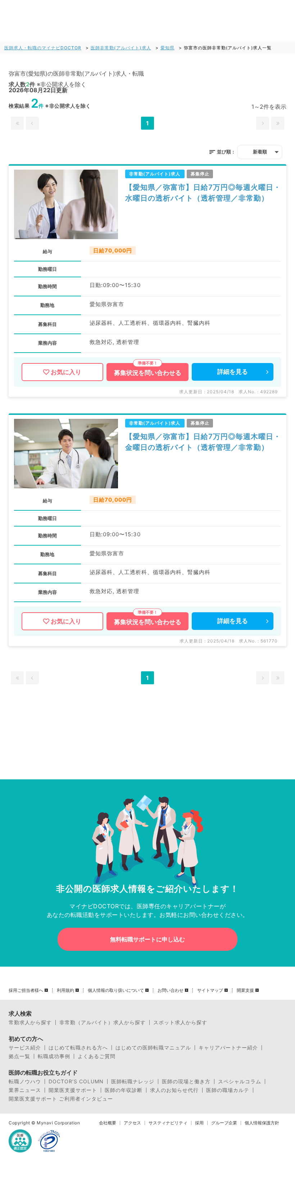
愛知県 (167, 47)
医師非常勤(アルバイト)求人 (121, 47)
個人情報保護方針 (262, 1123)
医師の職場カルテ (227, 1090)
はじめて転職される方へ (78, 1047)
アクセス (132, 1123)
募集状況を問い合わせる (147, 372)
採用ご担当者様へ (26, 990)
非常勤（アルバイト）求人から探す (102, 1022)
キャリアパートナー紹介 (228, 1047)
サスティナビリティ (168, 1123)
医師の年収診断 (123, 1090)
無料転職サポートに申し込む (147, 939)
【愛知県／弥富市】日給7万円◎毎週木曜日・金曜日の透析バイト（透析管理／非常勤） (203, 442)
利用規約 (65, 990)
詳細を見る (232, 371)
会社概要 (107, 1123)
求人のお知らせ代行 (174, 1090)
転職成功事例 (54, 1056)
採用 (199, 1123)
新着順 (260, 152)
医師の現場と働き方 (186, 1081)
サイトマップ (210, 990)
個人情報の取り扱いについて (116, 990)
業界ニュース (25, 1090)
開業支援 (245, 990)
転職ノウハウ (25, 1081)
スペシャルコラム (239, 1081)
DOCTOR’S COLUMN (76, 1081)
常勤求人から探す (30, 1022)
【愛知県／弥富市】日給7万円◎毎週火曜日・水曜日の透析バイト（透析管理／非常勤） (203, 192)
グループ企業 (224, 1123)
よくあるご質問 (96, 1056)
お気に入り (66, 372)
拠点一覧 (19, 1056)
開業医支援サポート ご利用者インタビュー (61, 1098)
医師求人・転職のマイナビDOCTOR (42, 47)
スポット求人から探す (180, 1022)
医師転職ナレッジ (132, 1081)
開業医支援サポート (73, 1090)
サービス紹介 (25, 1047)
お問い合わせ (170, 990)
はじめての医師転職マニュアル (153, 1047)
